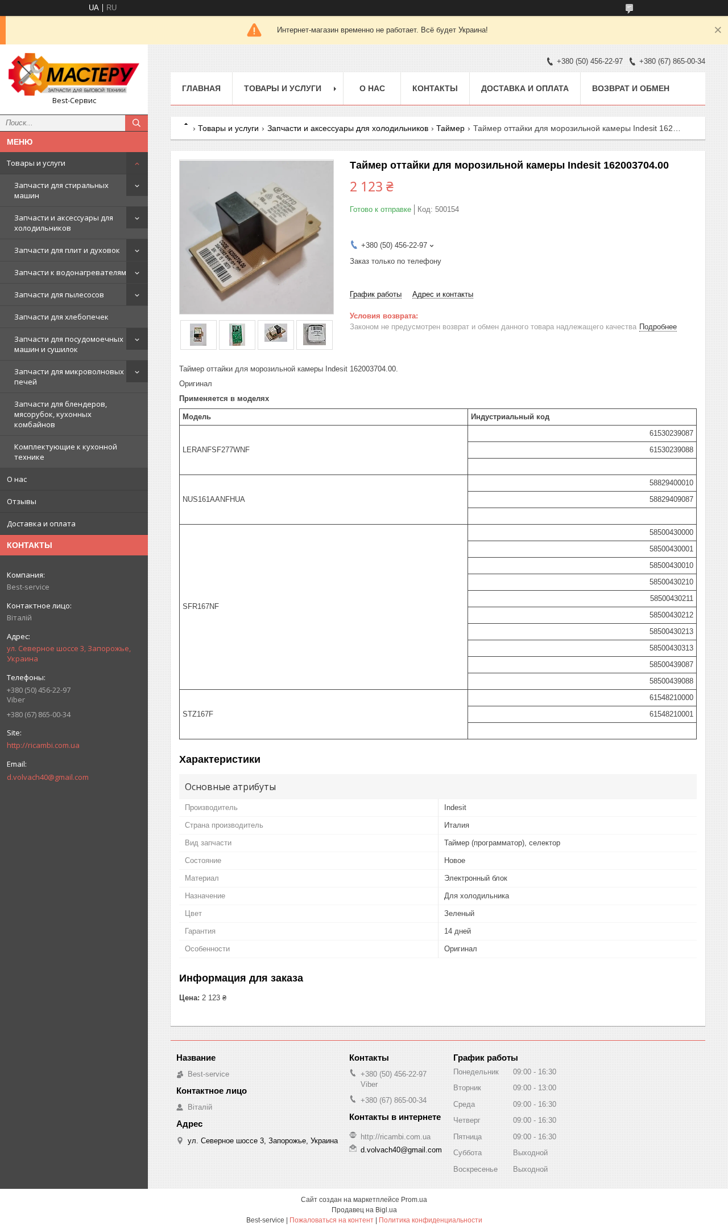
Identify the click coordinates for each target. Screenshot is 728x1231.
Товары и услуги (36, 163)
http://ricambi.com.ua (43, 745)
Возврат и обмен (630, 88)
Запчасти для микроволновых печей (69, 376)
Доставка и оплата (41, 523)
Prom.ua (414, 1200)
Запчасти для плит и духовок (67, 250)
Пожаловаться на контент (331, 1220)
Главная (201, 88)
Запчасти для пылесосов (59, 294)
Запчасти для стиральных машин (61, 190)
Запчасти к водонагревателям (70, 272)
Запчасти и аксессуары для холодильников (63, 222)
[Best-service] (74, 74)
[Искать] (136, 123)
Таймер (450, 128)
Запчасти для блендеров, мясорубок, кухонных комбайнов (60, 414)
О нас (17, 479)
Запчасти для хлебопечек (61, 317)
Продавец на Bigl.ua (364, 1210)
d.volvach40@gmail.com (48, 777)
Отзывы (21, 501)
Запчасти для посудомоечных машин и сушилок (68, 344)
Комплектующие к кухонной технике (65, 451)
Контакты (435, 88)
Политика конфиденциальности (430, 1220)
